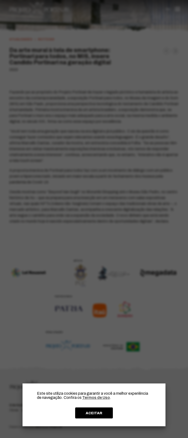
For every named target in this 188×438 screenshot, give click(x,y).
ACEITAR (94, 413)
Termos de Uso (96, 397)
